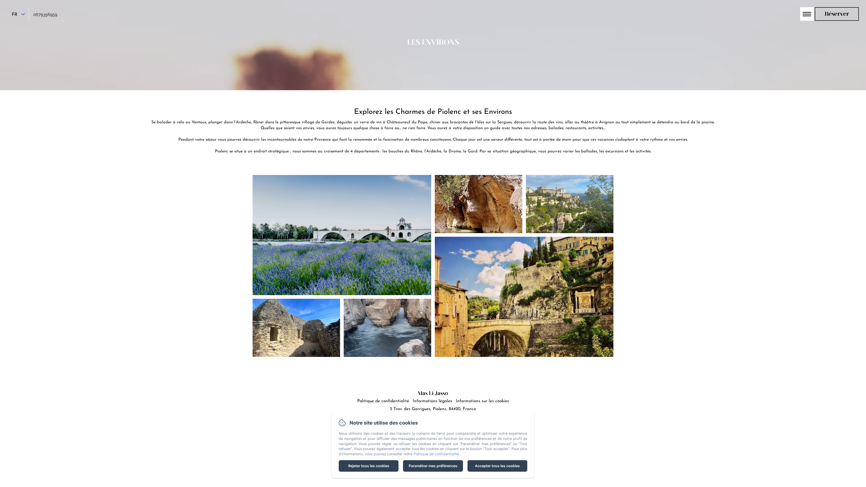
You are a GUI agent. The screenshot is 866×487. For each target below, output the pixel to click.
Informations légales (432, 401)
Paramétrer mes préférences (433, 466)
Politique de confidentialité (383, 401)
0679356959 (45, 14)
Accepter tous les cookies (497, 466)
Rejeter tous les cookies (368, 466)
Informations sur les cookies (482, 401)
